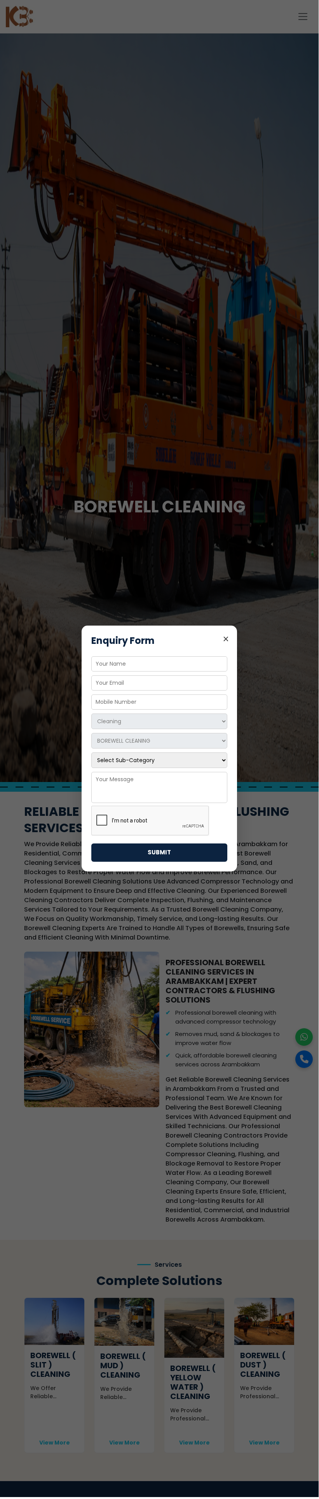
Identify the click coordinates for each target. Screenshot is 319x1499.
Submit (159, 852)
